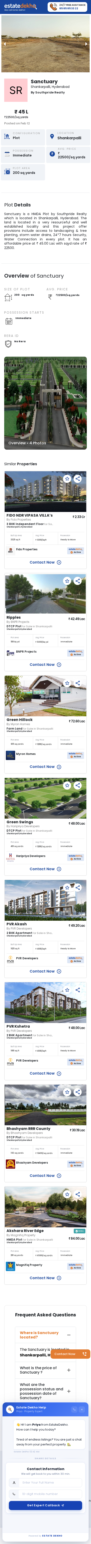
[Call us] (74, 1409)
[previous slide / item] (4, 43)
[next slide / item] (86, 43)
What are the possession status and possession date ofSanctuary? (41, 1391)
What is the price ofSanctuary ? (38, 1370)
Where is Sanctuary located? (39, 1335)
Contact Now (64, 1354)
